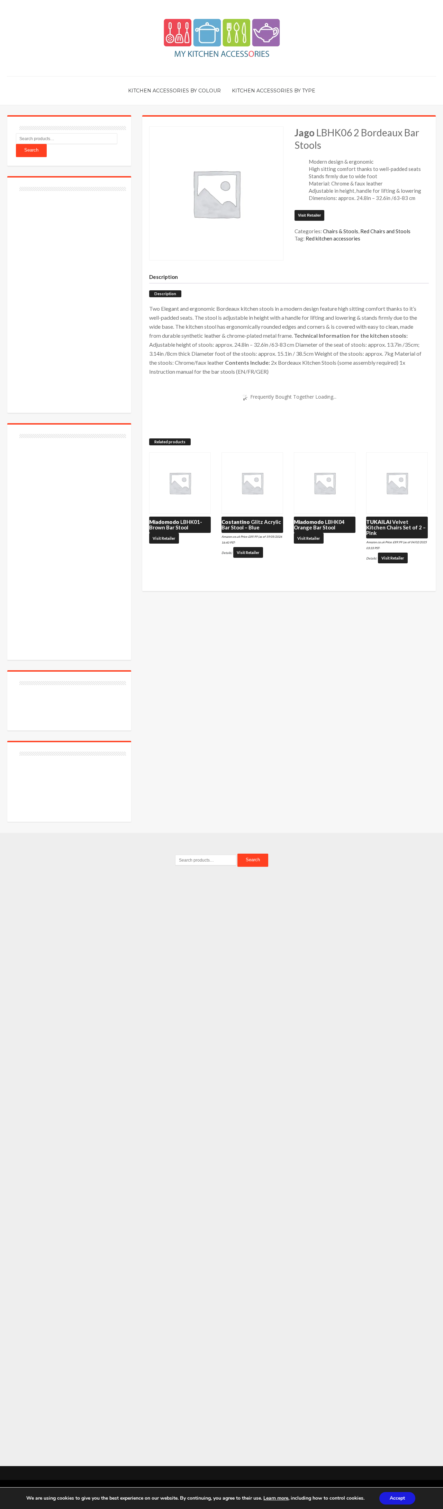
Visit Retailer (309, 215)
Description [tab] (163, 277)
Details (226, 553)
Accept (397, 1498)
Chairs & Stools (340, 231)
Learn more (275, 1498)
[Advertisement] (68, 298)
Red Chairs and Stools (385, 231)
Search (31, 150)
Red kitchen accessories (333, 238)
